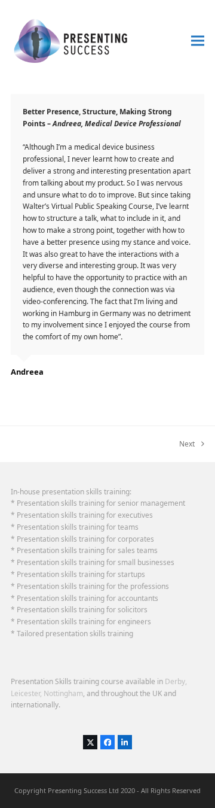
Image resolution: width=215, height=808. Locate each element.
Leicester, (26, 693)
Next (187, 444)
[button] (197, 41)
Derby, (176, 681)
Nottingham (63, 693)
